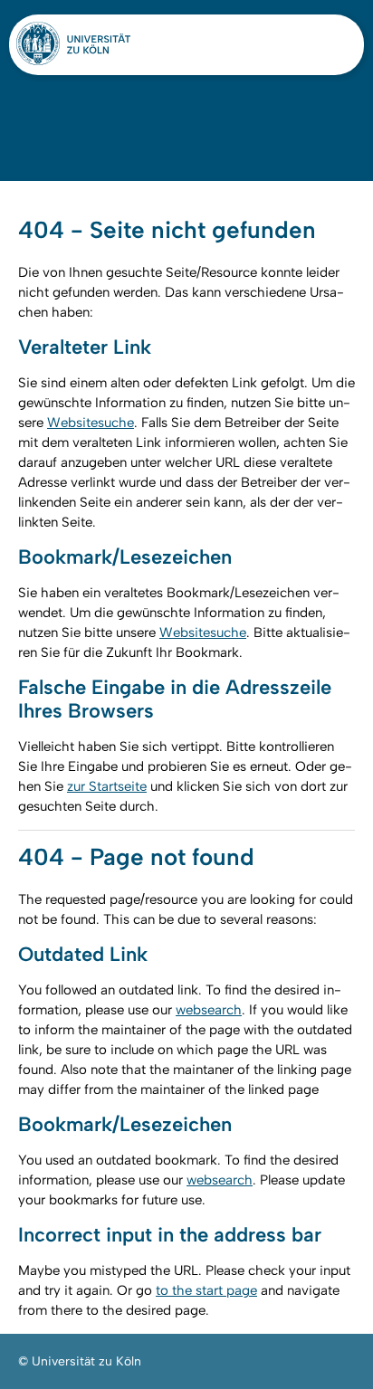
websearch (209, 1010)
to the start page (206, 1290)
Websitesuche (90, 422)
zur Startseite (107, 786)
